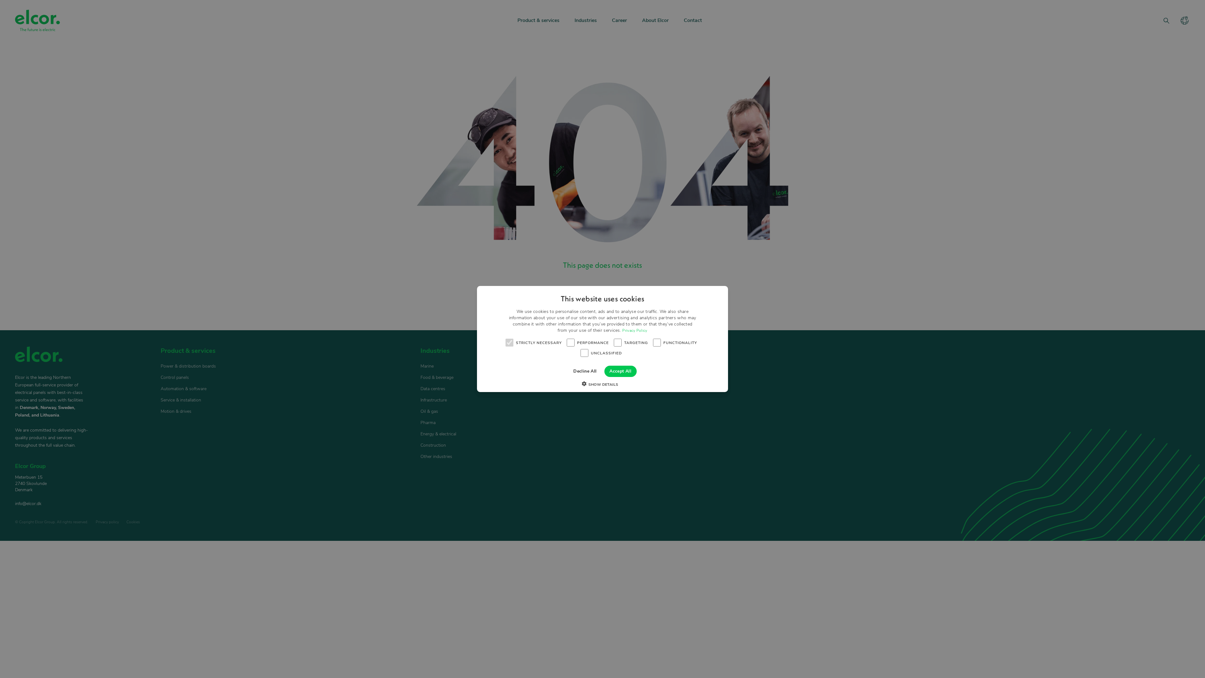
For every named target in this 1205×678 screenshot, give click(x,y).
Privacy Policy (634, 330)
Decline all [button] (585, 371)
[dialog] (602, 339)
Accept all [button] (620, 371)
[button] (603, 384)
